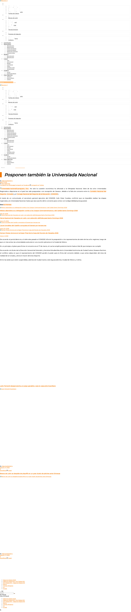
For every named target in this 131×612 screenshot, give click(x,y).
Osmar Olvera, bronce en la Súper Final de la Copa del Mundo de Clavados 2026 (29, 233)
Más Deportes (8, 75)
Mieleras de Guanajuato (12, 51)
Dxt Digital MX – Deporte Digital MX (14, 583)
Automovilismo (10, 78)
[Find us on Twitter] (0, 610)
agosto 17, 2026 (5, 467)
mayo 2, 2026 (4, 236)
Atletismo (9, 76)
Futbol (7, 19)
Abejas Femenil (10, 47)
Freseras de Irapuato (14, 34)
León (8, 60)
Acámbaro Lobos (11, 67)
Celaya (8, 66)
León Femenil (10, 62)
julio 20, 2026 (4, 213)
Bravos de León (10, 56)
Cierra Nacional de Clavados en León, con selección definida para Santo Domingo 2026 (31, 218)
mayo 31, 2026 (4, 221)
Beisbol (7, 15)
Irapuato (9, 63)
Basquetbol (7, 44)
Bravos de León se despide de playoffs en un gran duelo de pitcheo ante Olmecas (30, 473)
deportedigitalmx (7, 181)
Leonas (8, 72)
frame (5, 584)
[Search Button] (14, 593)
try (4, 587)
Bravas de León (13, 18)
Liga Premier (10, 64)
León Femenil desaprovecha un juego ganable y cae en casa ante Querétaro (28, 386)
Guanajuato (8, 3)
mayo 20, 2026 (4, 228)
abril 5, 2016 (3, 182)
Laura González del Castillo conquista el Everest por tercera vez (23, 225)
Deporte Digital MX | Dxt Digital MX (14, 581)
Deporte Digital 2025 (9, 580)
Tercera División (13, 29)
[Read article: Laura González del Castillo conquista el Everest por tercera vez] (53, 222)
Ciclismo (11, 40)
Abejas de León (10, 45)
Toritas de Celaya (13, 13)
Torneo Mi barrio (8, 586)
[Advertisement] (53, 266)
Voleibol (6, 70)
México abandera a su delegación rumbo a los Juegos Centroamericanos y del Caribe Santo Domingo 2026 (39, 210)
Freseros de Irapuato (11, 48)
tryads (5, 588)
